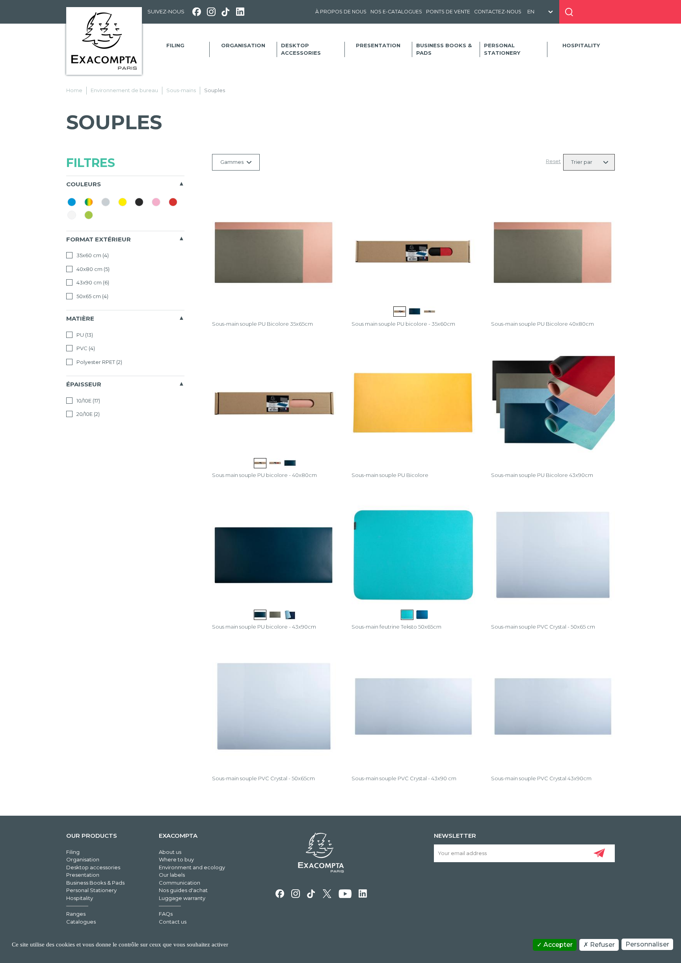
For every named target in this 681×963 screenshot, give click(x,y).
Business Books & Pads (444, 49)
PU (84, 335)
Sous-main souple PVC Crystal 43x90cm (541, 778)
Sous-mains (181, 90)
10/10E (87, 400)
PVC (85, 348)
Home (74, 90)
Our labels (172, 875)
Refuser (601, 944)
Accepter (557, 944)
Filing (175, 45)
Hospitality (581, 45)
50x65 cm (91, 296)
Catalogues (81, 921)
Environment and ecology (192, 867)
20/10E (87, 414)
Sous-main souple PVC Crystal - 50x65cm (263, 778)
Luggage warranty (182, 898)
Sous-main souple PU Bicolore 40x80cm (542, 324)
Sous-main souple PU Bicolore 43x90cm (542, 475)
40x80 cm (92, 269)
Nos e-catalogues (396, 12)
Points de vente (448, 12)
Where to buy (176, 859)
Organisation (243, 45)
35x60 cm (92, 255)
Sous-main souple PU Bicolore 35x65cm (262, 324)
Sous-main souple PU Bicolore (390, 475)
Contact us (172, 921)
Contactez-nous (497, 12)
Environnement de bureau (124, 90)
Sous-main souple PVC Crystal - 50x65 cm (543, 626)
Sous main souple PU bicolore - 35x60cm (403, 324)
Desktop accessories (301, 49)
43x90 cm (92, 282)
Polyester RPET (98, 362)
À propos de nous (341, 12)
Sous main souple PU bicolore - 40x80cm (264, 475)
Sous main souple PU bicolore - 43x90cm (264, 626)
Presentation (378, 45)
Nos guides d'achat (183, 890)
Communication (179, 883)
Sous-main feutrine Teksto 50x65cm (396, 626)
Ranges (76, 914)
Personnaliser (647, 944)
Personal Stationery (502, 49)
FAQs (166, 914)
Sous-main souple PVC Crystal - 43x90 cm (404, 778)
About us (170, 852)
